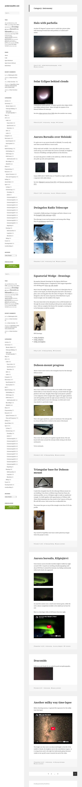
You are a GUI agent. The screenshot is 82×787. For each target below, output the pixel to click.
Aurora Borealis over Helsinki (52, 136)
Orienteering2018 (11, 215)
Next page (75, 774)
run (9, 42)
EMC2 (17, 24)
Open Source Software (10, 63)
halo (60, 65)
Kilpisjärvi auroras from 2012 (47, 182)
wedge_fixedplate (39, 337)
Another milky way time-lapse (53, 702)
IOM (17, 29)
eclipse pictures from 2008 (46, 113)
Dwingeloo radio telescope (43, 215)
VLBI (42, 213)
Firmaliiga (9, 192)
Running (8, 228)
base (46, 285)
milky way (56, 762)
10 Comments (57, 350)
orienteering (15, 37)
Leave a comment (39, 67)
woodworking (8, 246)
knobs (56, 285)
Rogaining (9, 225)
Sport (6, 184)
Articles (7, 101)
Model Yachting (8, 148)
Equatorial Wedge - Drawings (52, 275)
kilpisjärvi (60, 646)
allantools (10, 23)
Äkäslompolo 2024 (12, 75)
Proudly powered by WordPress (41, 784)
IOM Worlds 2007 (11, 159)
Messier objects (9, 106)
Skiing (7, 238)
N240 (17, 33)
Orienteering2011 (11, 197)
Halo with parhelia (45, 23)
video (15, 44)
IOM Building (9, 151)
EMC (7, 130)
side (52, 285)
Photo (13, 39)
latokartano (16, 31)
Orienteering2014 (11, 205)
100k (7, 23)
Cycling (7, 187)
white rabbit (14, 45)
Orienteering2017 (11, 212)
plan (15, 41)
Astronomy (7, 103)
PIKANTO (8, 164)
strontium (6, 44)
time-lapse (62, 762)
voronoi (7, 46)
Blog (13, 23)
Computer (7, 135)
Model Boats (8, 65)
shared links (8, 182)
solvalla (17, 42)
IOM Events (8, 156)
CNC (6, 25)
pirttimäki (12, 41)
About (6, 55)
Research (7, 171)
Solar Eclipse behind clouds (51, 81)
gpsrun (8, 29)
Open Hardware (9, 60)
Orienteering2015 (11, 207)
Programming (8, 169)
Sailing (6, 179)
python (6, 42)
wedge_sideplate (38, 339)
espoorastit (7, 27)
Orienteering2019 (11, 218)
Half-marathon (10, 230)
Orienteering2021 (11, 223)
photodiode (16, 39)
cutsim (9, 24)
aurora (53, 193)
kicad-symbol (9, 143)
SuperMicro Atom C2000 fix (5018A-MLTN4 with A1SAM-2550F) (12, 86)
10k (5, 23)
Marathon (9, 235)
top (49, 285)
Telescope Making (10, 108)
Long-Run (9, 233)
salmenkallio (12, 42)
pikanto (7, 41)
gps (6, 29)
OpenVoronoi (10, 125)
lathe (13, 31)
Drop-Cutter (10, 123)
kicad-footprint (9, 141)
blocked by (12, 266)
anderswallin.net (12, 6)
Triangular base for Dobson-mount (51, 471)
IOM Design (9, 153)
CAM (16, 23)
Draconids (40, 660)
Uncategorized (8, 243)
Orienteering (9, 189)
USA (13, 44)
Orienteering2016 (11, 210)
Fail (6, 146)
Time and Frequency (11, 177)
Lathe (7, 133)
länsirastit (9, 33)
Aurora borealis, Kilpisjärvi (51, 558)
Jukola (8, 194)
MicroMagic (13, 33)
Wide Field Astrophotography (50, 65)
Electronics (7, 138)
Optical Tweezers (10, 174)
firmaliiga (15, 27)
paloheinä (8, 39)
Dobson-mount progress (49, 365)
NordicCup (7, 35)
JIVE (54, 215)
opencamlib (8, 37)
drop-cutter (13, 24)
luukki (6, 33)
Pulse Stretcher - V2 (13, 81)
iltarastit (13, 29)
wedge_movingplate (39, 341)
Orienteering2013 (11, 202)
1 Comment (60, 122)
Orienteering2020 (11, 220)
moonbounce (42, 221)
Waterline (9, 128)
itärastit (8, 31)
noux (10, 35)
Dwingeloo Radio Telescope (51, 207)
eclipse (53, 122)
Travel (9, 44)
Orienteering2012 (11, 200)
